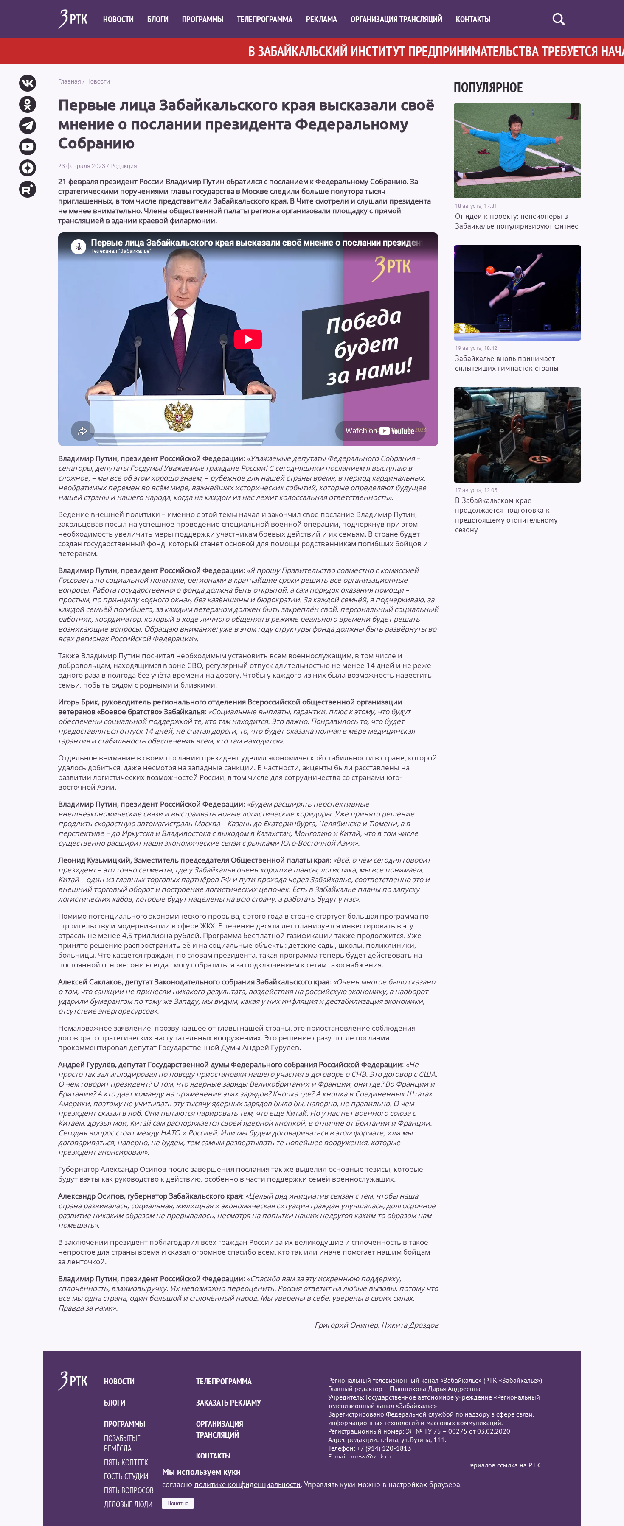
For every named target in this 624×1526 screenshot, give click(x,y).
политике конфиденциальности (247, 1484)
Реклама (321, 19)
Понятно (177, 1503)
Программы (202, 19)
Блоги (158, 19)
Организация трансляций (396, 19)
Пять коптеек (126, 1462)
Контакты (473, 19)
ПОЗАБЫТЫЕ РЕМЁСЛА (122, 1443)
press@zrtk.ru (371, 1456)
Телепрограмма (264, 19)
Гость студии (126, 1476)
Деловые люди (128, 1504)
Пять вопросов (129, 1490)
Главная (69, 81)
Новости (118, 19)
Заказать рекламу (228, 1402)
